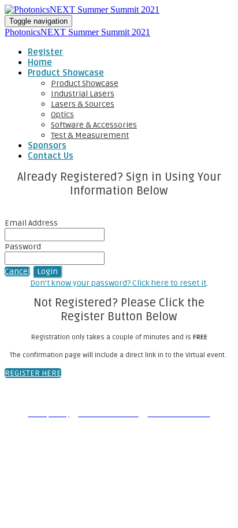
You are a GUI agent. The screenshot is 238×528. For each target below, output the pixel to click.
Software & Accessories (94, 125)
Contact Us (50, 156)
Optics (62, 114)
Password (23, 247)
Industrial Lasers (82, 94)
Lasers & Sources (82, 104)
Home (40, 62)
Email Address (31, 223)
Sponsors (47, 145)
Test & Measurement (90, 135)
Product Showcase (66, 73)
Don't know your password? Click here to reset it (118, 283)
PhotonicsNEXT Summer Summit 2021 (77, 32)
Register (45, 52)
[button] (17, 271)
